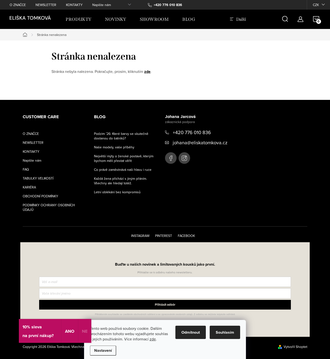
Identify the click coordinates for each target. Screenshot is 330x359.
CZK (316, 4)
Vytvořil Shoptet (295, 346)
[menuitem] (78, 19)
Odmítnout (190, 332)
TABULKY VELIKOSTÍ (38, 178)
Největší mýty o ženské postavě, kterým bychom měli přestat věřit (123, 158)
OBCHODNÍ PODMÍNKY (40, 196)
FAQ (26, 169)
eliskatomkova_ (184, 158)
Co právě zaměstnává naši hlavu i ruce (122, 169)
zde (153, 339)
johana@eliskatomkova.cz (200, 142)
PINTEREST (163, 235)
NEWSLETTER (46, 4)
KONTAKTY (74, 4)
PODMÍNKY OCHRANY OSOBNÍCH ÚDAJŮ (49, 207)
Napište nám (101, 4)
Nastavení (103, 350)
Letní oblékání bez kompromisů (117, 192)
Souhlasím (225, 332)
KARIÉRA (29, 187)
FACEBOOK (186, 235)
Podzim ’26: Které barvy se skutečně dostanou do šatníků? (121, 136)
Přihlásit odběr (165, 304)
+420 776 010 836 (192, 132)
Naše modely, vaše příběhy (114, 147)
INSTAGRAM (140, 235)
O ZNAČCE (18, 4)
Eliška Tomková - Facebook (171, 158)
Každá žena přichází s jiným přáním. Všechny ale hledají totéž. (120, 181)
